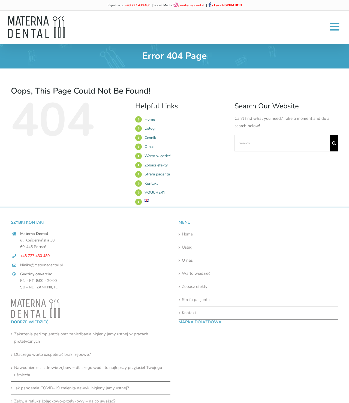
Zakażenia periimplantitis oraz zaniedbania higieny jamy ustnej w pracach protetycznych (81, 337)
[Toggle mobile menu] (335, 26)
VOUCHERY (155, 192)
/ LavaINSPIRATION (226, 5)
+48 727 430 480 (137, 5)
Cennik (150, 137)
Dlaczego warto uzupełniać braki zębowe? (52, 354)
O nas (150, 146)
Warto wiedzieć (157, 156)
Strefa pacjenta (157, 174)
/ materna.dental (190, 5)
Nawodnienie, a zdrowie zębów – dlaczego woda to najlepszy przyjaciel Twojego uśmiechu (88, 371)
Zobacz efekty (156, 165)
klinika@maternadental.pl (41, 265)
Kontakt (151, 183)
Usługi (150, 128)
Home (150, 119)
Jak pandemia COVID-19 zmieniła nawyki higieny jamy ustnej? (71, 388)
